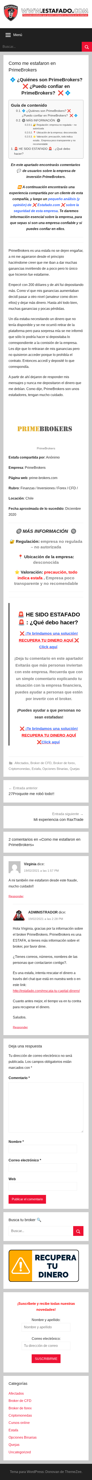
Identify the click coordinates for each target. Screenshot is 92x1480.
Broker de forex (64, 763)
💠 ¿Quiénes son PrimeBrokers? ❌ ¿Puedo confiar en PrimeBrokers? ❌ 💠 (50, 113)
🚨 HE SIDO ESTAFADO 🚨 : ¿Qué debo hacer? (42, 151)
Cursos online (19, 1423)
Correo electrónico (25, 1160)
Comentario (19, 1078)
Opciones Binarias (55, 769)
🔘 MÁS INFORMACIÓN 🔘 (41, 120)
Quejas (75, 769)
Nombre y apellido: (46, 1320)
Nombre (16, 1142)
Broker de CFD (41, 763)
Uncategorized (20, 1452)
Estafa (36, 769)
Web (12, 1179)
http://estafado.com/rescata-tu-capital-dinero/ (46, 991)
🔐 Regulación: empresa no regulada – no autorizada (55, 127)
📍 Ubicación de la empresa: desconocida (55, 132)
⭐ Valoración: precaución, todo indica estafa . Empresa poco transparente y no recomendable (54, 140)
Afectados (22, 763)
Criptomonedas (19, 769)
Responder (16, 896)
